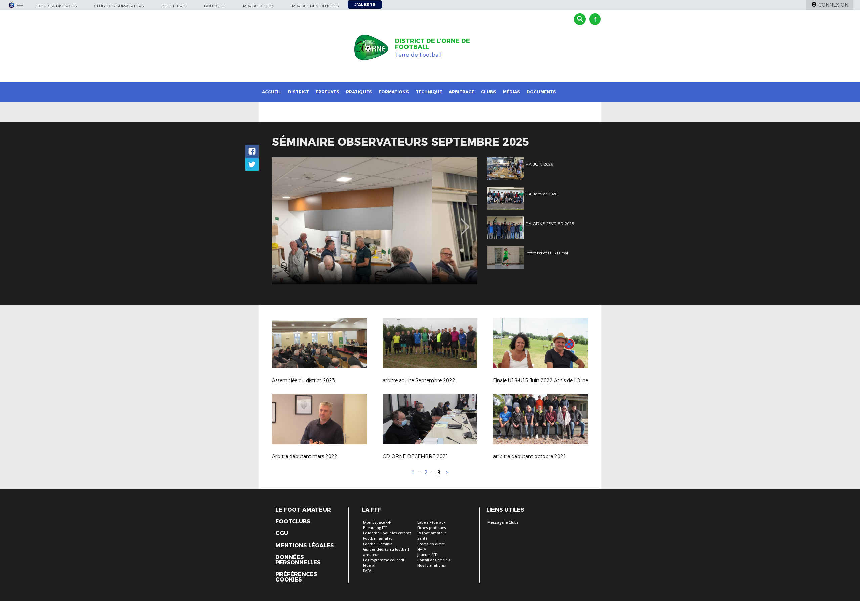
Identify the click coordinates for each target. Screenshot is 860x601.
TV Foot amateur (431, 533)
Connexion (833, 5)
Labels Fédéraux (431, 522)
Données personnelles (297, 560)
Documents (541, 91)
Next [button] (465, 222)
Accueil (271, 91)
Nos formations (431, 565)
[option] (374, 220)
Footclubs (292, 521)
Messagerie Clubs (503, 522)
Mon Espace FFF (377, 522)
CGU (281, 533)
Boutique (214, 6)
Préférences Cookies (296, 577)
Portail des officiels (315, 6)
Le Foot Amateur (303, 510)
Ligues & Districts (56, 6)
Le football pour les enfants (387, 533)
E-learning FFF (375, 528)
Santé (422, 538)
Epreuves (327, 91)
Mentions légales (304, 545)
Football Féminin (378, 544)
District (298, 91)
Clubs (488, 91)
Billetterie (174, 6)
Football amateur (378, 538)
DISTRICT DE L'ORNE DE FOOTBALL (432, 44)
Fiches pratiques (431, 528)
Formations (394, 91)
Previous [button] (283, 222)
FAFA (367, 571)
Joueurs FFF (427, 555)
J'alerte (364, 4)
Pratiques (359, 91)
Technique (429, 91)
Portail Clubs (258, 6)
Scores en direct (431, 544)
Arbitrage (461, 91)
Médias (511, 91)
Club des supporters (119, 6)
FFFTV (421, 549)
